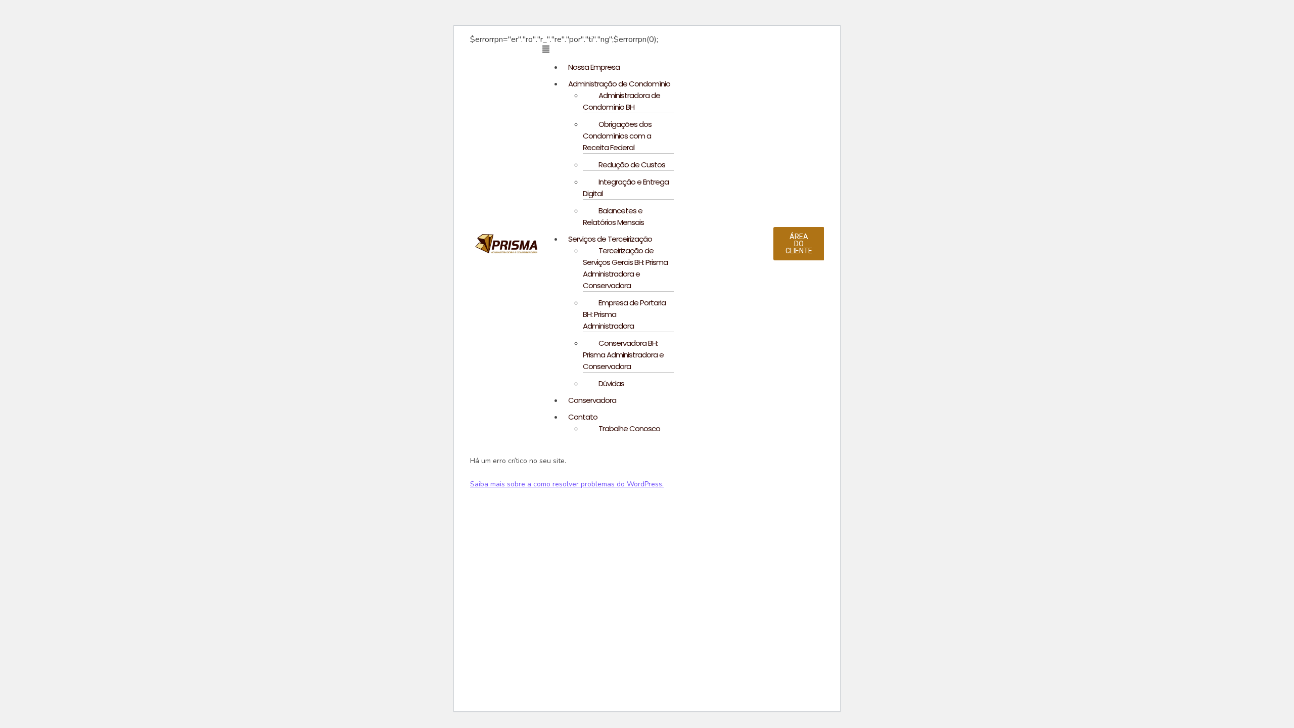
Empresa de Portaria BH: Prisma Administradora (624, 314)
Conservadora (592, 400)
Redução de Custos (631, 164)
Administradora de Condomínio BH (621, 101)
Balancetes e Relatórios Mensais (613, 216)
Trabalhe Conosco (629, 428)
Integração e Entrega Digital (626, 187)
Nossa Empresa (594, 67)
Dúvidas (611, 383)
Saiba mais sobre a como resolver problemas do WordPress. (567, 484)
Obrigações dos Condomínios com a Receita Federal (617, 136)
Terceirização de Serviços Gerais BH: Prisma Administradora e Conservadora (625, 268)
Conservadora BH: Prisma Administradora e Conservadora (623, 355)
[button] (657, 49)
